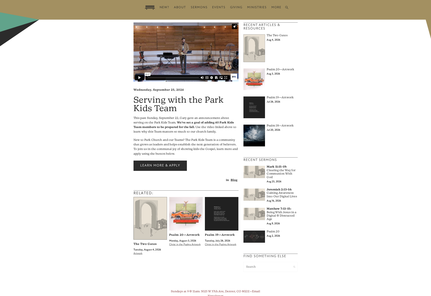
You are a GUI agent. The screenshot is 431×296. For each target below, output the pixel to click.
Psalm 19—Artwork (220, 235)
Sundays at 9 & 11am (185, 291)
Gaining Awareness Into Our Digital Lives (282, 193)
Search (286, 7)
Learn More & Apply (160, 165)
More (276, 7)
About (180, 7)
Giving (236, 7)
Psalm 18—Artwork (280, 125)
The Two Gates (145, 244)
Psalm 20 (273, 231)
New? (164, 7)
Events (218, 7)
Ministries (257, 7)
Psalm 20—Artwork (184, 235)
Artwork (138, 253)
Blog (234, 180)
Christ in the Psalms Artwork (185, 244)
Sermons (199, 7)
